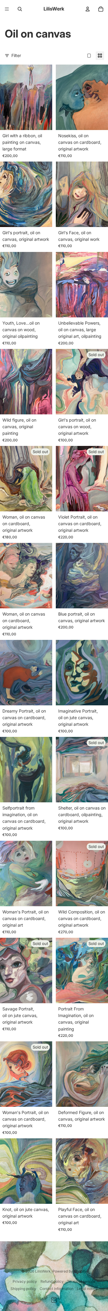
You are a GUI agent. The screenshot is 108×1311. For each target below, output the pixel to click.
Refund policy (52, 1281)
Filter (16, 55)
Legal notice (87, 1288)
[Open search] (19, 9)
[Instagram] (54, 1299)
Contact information (57, 1288)
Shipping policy (23, 1288)
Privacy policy (25, 1281)
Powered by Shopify (69, 1271)
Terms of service (81, 1281)
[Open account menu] (87, 9)
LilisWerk (43, 1271)
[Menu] (7, 9)
